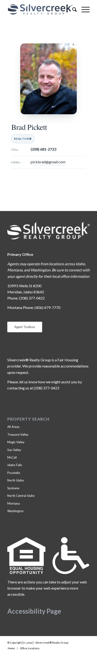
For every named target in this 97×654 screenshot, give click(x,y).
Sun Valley (14, 450)
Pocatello (13, 473)
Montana (13, 503)
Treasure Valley (17, 434)
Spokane (13, 488)
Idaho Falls (14, 465)
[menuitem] (72, 9)
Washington (15, 511)
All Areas (13, 427)
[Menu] (83, 9)
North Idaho (15, 480)
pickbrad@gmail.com (48, 162)
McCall (12, 457)
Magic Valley (15, 442)
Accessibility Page (34, 611)
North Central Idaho (21, 496)
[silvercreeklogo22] (40, 9)
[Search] (72, 9)
